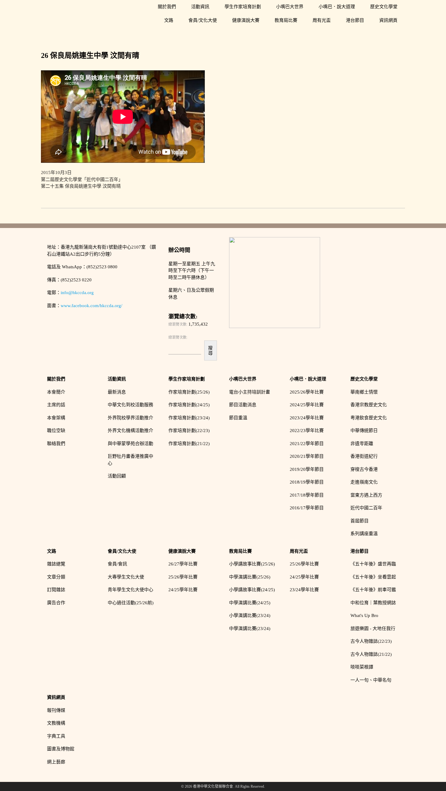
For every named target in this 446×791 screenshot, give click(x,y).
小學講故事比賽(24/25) (252, 589)
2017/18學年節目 (307, 495)
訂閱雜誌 (56, 589)
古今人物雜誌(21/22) (371, 654)
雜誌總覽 (56, 563)
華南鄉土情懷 (364, 392)
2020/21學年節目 (307, 456)
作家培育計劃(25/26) (189, 392)
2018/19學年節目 (307, 482)
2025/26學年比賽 (307, 392)
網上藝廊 (56, 761)
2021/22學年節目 (307, 443)
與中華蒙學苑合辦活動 (130, 443)
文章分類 (56, 577)
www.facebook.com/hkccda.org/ (91, 305)
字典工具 (56, 736)
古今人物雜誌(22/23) (371, 641)
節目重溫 (238, 417)
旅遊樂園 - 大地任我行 (372, 628)
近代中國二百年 (366, 507)
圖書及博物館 (60, 748)
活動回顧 (117, 476)
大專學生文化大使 (126, 577)
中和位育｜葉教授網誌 (373, 602)
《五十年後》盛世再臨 (373, 563)
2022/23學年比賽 (307, 430)
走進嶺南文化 (364, 482)
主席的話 (56, 404)
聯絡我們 (56, 443)
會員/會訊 (117, 563)
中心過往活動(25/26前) (131, 602)
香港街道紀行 (364, 456)
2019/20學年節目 (307, 469)
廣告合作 (56, 602)
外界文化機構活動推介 (130, 430)
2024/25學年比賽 (307, 404)
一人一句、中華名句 (370, 680)
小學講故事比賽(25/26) (252, 563)
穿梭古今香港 (364, 469)
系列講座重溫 (364, 533)
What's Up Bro (364, 615)
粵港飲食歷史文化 (368, 417)
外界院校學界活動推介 (130, 417)
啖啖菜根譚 (361, 667)
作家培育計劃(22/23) (189, 430)
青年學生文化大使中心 (130, 589)
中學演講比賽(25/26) (249, 577)
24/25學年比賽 (183, 589)
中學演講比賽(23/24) (249, 628)
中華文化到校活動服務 (130, 404)
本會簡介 (56, 392)
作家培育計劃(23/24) (189, 417)
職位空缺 (56, 430)
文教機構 (56, 723)
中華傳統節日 (364, 430)
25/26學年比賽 (183, 577)
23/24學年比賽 (304, 589)
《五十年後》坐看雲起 (373, 577)
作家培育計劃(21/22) (189, 443)
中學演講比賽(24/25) (249, 602)
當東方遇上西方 (366, 495)
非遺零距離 (361, 443)
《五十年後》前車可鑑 (373, 589)
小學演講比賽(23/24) (249, 615)
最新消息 (117, 392)
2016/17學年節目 (307, 507)
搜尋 (210, 350)
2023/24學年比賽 (307, 417)
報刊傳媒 (56, 710)
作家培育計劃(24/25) (189, 404)
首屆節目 (359, 520)
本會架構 (56, 417)
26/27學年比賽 (183, 563)
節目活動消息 (242, 404)
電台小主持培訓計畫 (249, 392)
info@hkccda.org (77, 292)
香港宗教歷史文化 (368, 404)
